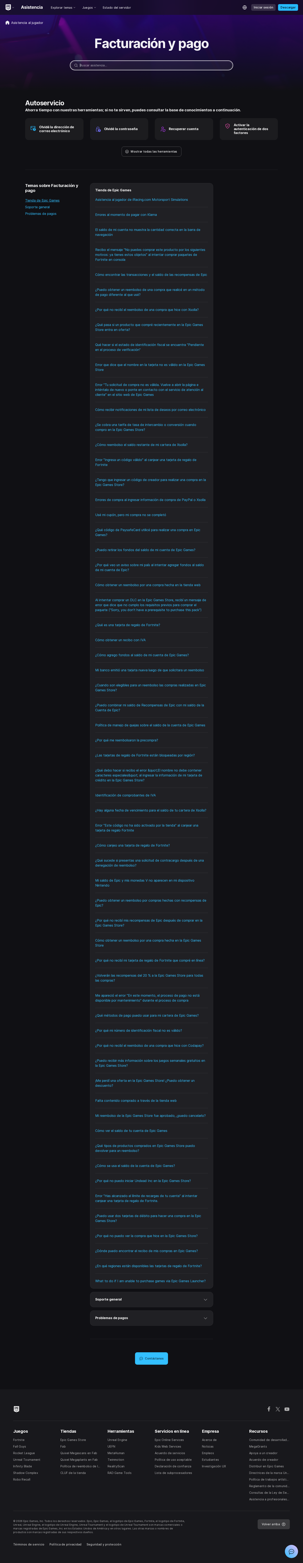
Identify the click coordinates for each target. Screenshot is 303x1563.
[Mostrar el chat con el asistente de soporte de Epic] (291, 1551)
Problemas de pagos (40, 214)
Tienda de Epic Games (42, 200)
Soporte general (37, 207)
